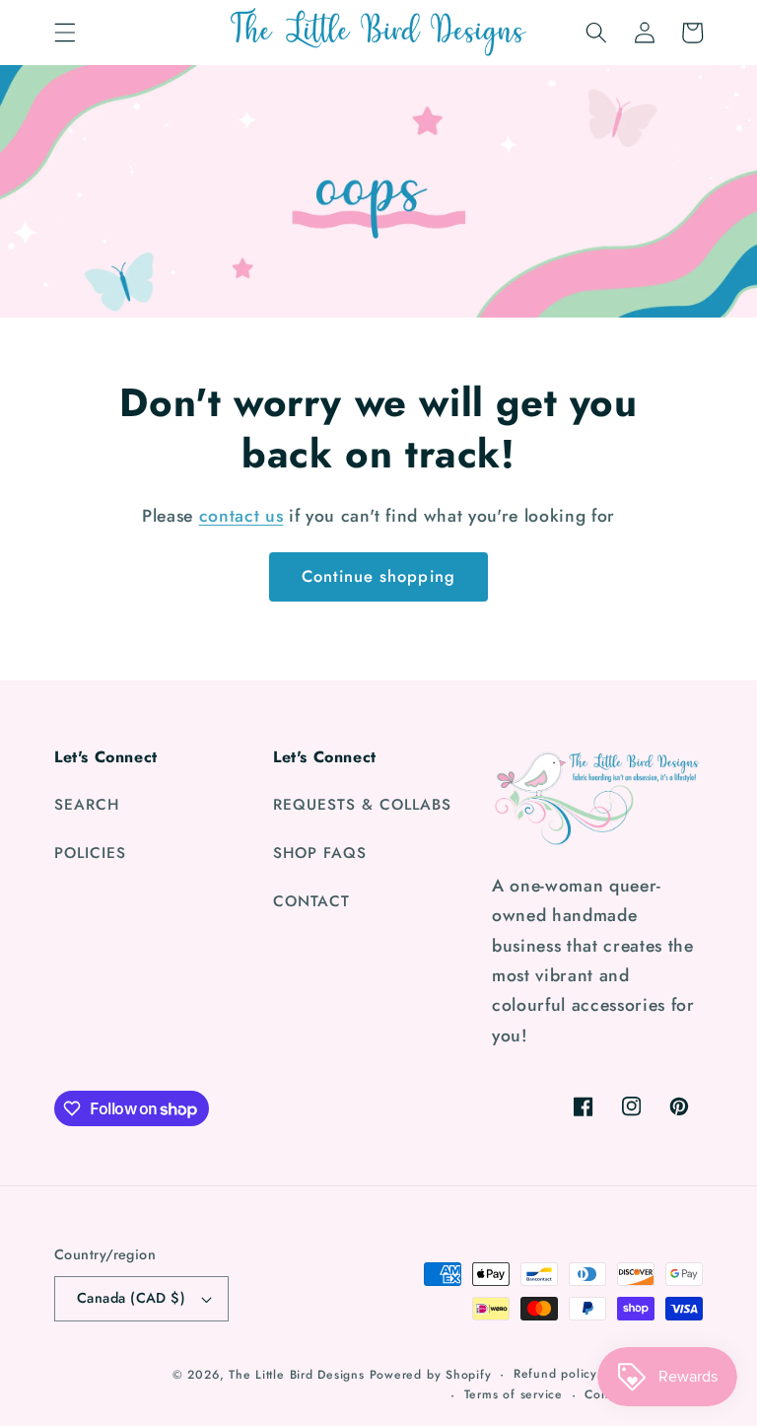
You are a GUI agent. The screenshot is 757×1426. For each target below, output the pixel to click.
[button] (65, 32)
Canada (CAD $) (131, 1298)
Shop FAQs (320, 853)
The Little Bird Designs (297, 1375)
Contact (311, 901)
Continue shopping (378, 576)
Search (86, 805)
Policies (90, 853)
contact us (241, 516)
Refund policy (555, 1374)
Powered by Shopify (431, 1375)
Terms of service (513, 1394)
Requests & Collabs (362, 805)
